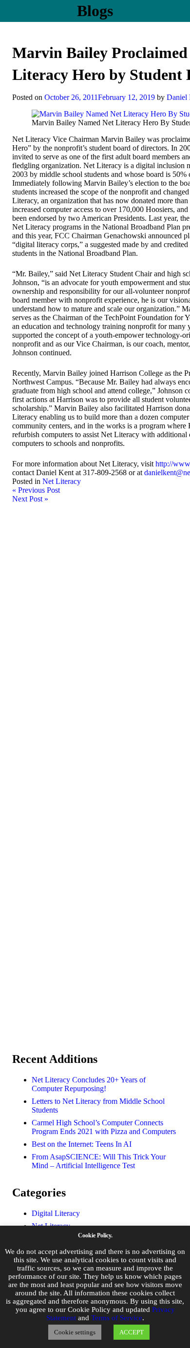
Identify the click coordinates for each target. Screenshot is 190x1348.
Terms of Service (116, 1318)
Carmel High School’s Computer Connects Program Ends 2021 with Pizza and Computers (104, 1127)
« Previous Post (36, 490)
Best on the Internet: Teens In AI (82, 1144)
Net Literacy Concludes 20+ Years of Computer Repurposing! (89, 1084)
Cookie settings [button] (74, 1332)
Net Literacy (61, 481)
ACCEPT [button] (131, 1332)
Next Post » (30, 499)
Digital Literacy (56, 1213)
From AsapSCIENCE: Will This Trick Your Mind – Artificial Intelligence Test (99, 1161)
